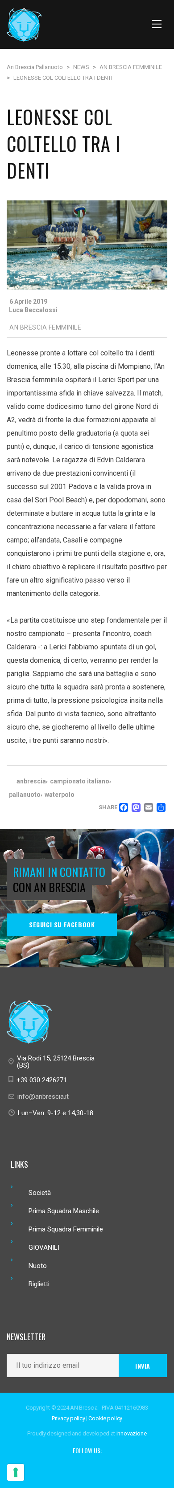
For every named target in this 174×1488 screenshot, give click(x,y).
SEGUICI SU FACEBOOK (62, 924)
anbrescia (31, 781)
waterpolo (60, 794)
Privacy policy (68, 1418)
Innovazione (131, 1433)
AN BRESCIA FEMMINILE (45, 327)
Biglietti (39, 1284)
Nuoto (38, 1266)
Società (40, 1193)
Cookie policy (105, 1418)
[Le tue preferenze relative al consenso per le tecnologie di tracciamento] (15, 1472)
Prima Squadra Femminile (66, 1229)
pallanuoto (25, 794)
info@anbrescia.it (43, 1097)
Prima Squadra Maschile (64, 1211)
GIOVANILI (44, 1247)
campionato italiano (79, 781)
